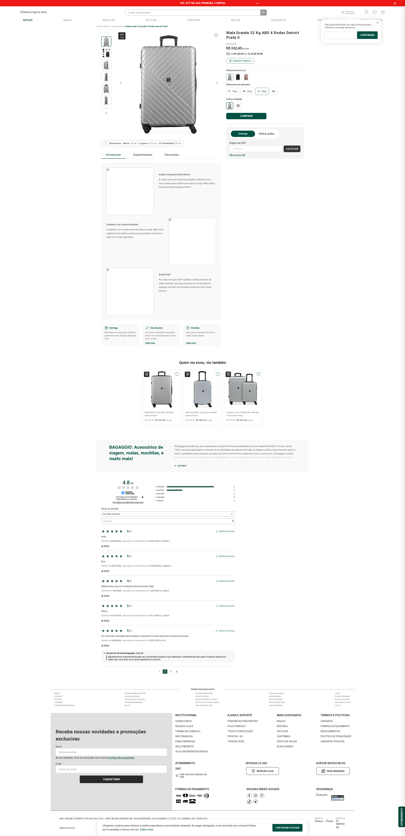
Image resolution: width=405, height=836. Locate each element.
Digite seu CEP (238, 143)
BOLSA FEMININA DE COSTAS (206, 699)
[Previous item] (120, 82)
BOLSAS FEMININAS (342, 696)
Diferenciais (113, 154)
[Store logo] (36, 12)
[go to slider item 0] (106, 41)
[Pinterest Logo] (261, 795)
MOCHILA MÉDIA (275, 696)
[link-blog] (333, 771)
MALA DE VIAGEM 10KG (204, 705)
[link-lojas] (263, 771)
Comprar (246, 115)
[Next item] (217, 82)
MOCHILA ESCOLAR (342, 699)
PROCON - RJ (235, 736)
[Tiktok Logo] (249, 801)
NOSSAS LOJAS (184, 726)
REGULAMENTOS (330, 731)
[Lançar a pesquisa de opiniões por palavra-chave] (233, 521)
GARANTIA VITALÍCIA (332, 741)
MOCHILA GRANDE (275, 699)
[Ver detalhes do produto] (162, 389)
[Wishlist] (375, 12)
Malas (107, 26)
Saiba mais (150, 343)
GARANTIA (327, 721)
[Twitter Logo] (255, 801)
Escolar (57, 699)
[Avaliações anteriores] (159, 671)
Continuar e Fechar (287, 827)
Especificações (143, 154)
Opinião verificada (226, 531)
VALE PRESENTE (184, 746)
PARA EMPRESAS (185, 741)
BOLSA (127, 705)
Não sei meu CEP (238, 155)
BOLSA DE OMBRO (275, 705)
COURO (337, 693)
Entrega (242, 133)
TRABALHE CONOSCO (187, 731)
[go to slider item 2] (106, 65)
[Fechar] (377, 22)
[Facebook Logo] (249, 795)
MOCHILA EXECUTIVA (277, 702)
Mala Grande (117, 26)
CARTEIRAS (283, 736)
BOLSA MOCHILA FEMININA (135, 699)
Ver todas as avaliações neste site (128, 502)
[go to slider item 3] (106, 77)
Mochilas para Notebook (135, 693)
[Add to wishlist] (216, 35)
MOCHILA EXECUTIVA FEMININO (207, 702)
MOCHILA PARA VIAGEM (204, 693)
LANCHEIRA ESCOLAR (343, 702)
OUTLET (338, 705)
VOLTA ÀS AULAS (287, 741)
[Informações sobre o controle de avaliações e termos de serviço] (142, 497)
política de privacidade (121, 757)
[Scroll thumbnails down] (106, 113)
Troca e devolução (240, 731)
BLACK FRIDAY (285, 746)
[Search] (263, 13)
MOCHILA (282, 726)
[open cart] (383, 12)
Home (99, 26)
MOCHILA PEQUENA (276, 693)
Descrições (172, 154)
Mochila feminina (132, 696)
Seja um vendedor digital (191, 751)
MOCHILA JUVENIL (202, 696)
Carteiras (58, 702)
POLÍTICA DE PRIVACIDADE (336, 736)
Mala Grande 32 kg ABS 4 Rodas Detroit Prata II (147, 26)
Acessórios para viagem (64, 705)
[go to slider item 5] (106, 100)
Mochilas (58, 696)
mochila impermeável (134, 702)
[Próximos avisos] (176, 672)
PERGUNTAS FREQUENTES (242, 721)
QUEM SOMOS (183, 721)
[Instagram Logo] (255, 795)
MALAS (281, 721)
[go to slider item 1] (106, 53)
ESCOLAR (282, 731)
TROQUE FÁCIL (235, 741)
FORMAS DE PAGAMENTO (335, 726)
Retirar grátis (266, 133)
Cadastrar (111, 779)
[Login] (366, 11)
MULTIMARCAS (184, 736)
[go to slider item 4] (106, 88)
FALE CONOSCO (236, 726)
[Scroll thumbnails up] (106, 32)
